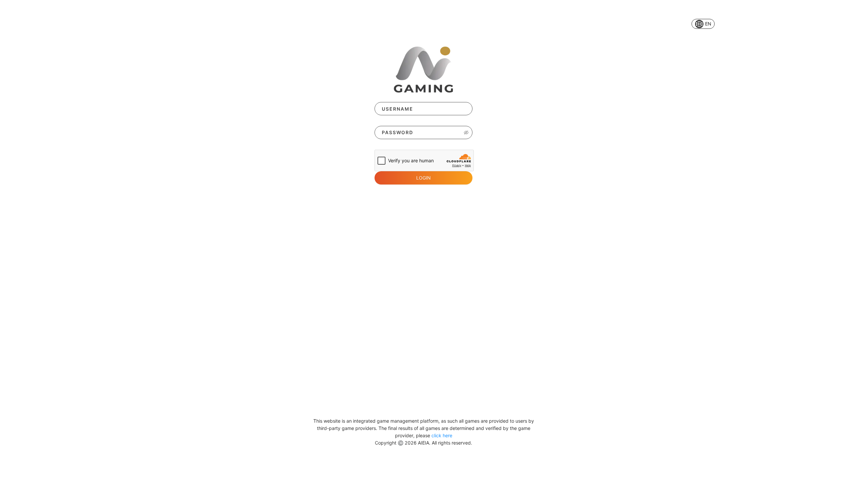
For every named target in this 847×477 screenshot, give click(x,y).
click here (441, 435)
